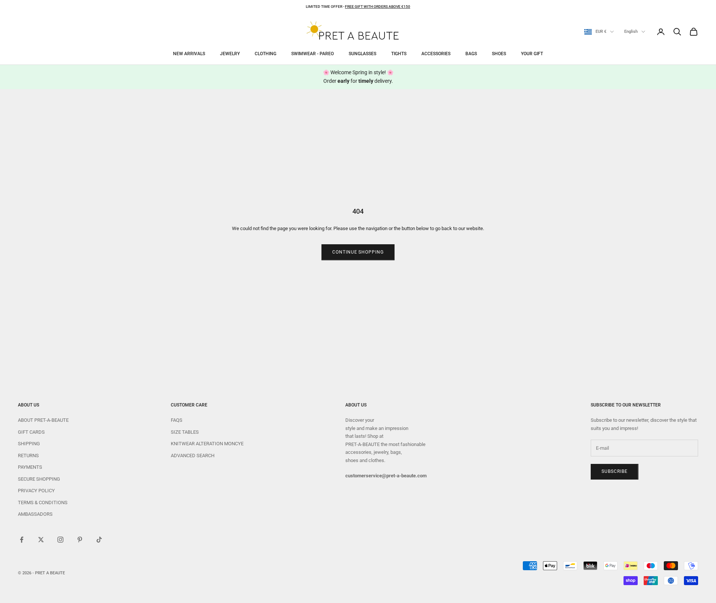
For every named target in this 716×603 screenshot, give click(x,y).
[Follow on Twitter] (41, 539)
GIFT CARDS (31, 432)
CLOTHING (265, 53)
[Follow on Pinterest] (80, 539)
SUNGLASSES (362, 53)
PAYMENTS (30, 467)
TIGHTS (398, 53)
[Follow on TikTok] (99, 539)
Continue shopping (358, 252)
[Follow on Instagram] (60, 539)
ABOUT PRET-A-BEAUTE (43, 420)
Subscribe (615, 471)
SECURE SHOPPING (39, 479)
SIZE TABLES (185, 432)
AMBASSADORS (35, 514)
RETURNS (28, 455)
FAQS (176, 420)
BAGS (471, 53)
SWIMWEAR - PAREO (312, 53)
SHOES (499, 53)
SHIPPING (29, 443)
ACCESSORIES (435, 53)
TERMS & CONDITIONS (42, 502)
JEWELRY (230, 53)
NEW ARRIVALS (189, 53)
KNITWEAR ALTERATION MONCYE (207, 443)
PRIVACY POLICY (36, 490)
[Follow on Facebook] (21, 539)
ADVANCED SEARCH (192, 455)
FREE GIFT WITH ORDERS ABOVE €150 (377, 6)
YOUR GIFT (532, 53)
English (631, 31)
